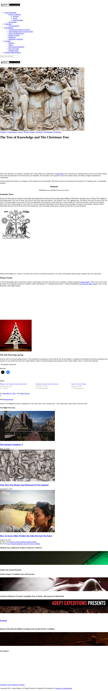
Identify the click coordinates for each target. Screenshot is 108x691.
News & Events (13, 49)
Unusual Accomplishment (63, 688)
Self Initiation (8, 28)
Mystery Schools (14, 35)
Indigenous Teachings (15, 39)
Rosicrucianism (18, 20)
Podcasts (11, 43)
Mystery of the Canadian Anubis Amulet (22, 542)
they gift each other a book (88, 284)
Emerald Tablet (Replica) (12, 52)
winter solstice (85, 282)
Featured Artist (13, 50)
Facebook (3, 620)
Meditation (12, 37)
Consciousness (12, 132)
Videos (10, 45)
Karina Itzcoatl (24, 393)
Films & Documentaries (16, 47)
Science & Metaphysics (16, 33)
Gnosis (15, 18)
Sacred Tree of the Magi (78, 384)
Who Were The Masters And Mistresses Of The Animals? (24, 485)
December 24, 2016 (9, 393)
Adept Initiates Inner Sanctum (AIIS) (20, 31)
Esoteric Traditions (14, 14)
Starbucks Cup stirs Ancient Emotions (47, 384)
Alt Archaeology (14, 26)
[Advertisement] (54, 156)
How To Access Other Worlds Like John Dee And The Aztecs (26, 536)
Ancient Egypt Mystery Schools (19, 30)
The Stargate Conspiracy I (11, 444)
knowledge (60, 174)
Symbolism (8, 24)
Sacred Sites (12, 22)
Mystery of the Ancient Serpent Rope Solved (13, 384)
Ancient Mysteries (10, 12)
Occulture (7, 41)
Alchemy (16, 16)
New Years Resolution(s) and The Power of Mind (23, 544)
